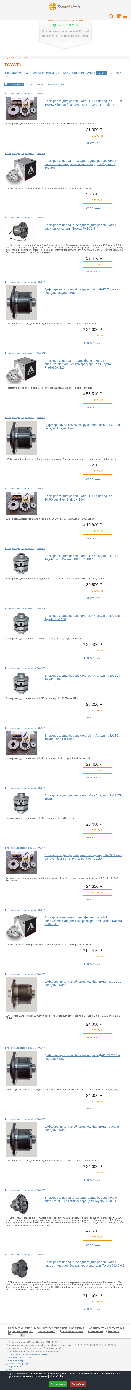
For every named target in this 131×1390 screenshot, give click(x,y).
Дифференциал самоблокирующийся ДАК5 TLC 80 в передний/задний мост (82, 426)
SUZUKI (91, 73)
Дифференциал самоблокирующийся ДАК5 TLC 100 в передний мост (83, 983)
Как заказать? (46, 1331)
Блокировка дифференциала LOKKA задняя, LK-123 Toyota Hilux (82, 677)
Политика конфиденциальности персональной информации (46, 1328)
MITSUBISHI (52, 73)
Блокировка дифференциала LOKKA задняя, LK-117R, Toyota (84, 797)
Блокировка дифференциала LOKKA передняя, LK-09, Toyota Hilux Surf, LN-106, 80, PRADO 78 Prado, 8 (84, 102)
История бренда (14, 1366)
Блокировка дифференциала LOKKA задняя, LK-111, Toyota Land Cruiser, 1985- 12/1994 (82, 557)
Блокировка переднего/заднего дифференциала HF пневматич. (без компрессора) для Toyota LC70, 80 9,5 (83, 1199)
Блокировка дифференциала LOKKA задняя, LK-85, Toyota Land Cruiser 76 (82, 737)
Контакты (113, 1331)
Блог (11, 1334)
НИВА (118, 73)
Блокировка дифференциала (19, 94)
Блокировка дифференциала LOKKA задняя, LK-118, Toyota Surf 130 (83, 617)
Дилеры (10, 1370)
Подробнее (78, 1384)
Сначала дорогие (55, 84)
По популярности (14, 84)
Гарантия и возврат (16, 1360)
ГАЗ (111, 73)
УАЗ (7, 76)
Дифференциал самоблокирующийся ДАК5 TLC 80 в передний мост (82, 1057)
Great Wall (17, 73)
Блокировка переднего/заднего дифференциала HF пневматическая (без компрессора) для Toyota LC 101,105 (82, 164)
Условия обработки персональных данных (27, 1354)
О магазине (95, 1331)
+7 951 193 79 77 (67, 25)
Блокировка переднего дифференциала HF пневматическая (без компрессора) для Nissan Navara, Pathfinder (84, 921)
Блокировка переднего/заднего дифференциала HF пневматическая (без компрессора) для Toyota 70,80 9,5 (85, 1263)
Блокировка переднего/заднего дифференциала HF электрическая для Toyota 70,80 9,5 (82, 226)
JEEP (27, 73)
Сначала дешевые (34, 84)
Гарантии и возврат (20, 1331)
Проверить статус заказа (18, 1357)
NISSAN (66, 73)
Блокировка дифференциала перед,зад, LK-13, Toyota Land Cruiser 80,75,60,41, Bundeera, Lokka (83, 857)
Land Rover (38, 73)
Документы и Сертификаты (19, 1363)
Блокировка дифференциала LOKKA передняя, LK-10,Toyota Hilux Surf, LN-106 (82, 497)
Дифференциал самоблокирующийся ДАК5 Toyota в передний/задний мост (82, 291)
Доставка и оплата (71, 1331)
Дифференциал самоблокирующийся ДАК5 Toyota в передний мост (82, 1128)
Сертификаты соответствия (106, 1328)
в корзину (97, 136)
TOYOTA (101, 73)
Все (7, 73)
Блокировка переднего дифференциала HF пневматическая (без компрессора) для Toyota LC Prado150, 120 (80, 364)
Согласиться (58, 1384)
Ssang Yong (78, 73)
